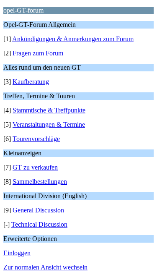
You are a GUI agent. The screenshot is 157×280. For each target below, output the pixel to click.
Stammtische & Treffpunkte (49, 110)
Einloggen (17, 252)
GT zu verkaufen (35, 167)
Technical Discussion (39, 224)
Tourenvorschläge (36, 138)
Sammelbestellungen (40, 181)
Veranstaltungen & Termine (49, 124)
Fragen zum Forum (38, 53)
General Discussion (38, 210)
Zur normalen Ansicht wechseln (45, 267)
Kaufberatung (31, 81)
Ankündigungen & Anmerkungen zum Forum (73, 38)
